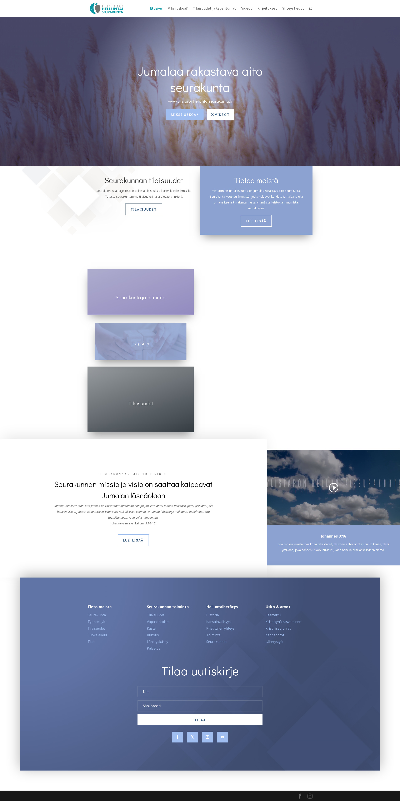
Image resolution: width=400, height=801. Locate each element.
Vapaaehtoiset (158, 621)
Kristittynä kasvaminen (283, 621)
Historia (212, 615)
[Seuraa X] (192, 737)
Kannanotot (274, 635)
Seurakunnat (216, 641)
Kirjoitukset (267, 9)
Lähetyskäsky (157, 641)
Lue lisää (256, 221)
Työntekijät (96, 621)
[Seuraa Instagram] (207, 737)
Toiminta (213, 635)
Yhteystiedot (293, 9)
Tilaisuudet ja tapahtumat (214, 9)
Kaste (151, 628)
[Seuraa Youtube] (222, 737)
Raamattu (273, 615)
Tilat (91, 641)
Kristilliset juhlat (278, 628)
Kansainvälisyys (218, 621)
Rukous (153, 635)
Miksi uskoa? (178, 9)
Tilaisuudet (144, 209)
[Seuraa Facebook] (177, 737)
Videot (246, 9)
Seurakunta (97, 615)
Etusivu (156, 9)
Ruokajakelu (97, 635)
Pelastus (153, 648)
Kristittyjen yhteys (220, 628)
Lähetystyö (274, 641)
